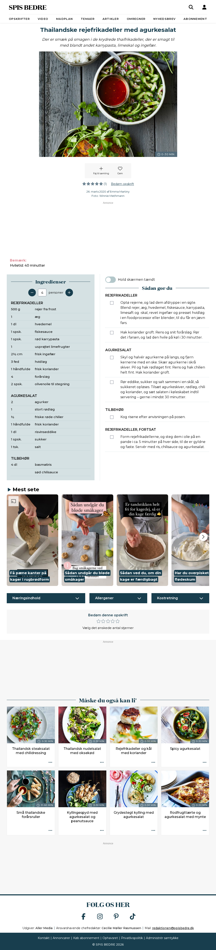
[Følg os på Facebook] (84, 916)
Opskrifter (19, 18)
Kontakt (44, 938)
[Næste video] (203, 537)
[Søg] (191, 7)
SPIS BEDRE (28, 7)
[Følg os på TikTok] (133, 916)
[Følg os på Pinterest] (116, 916)
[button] (32, 540)
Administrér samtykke (162, 938)
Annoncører (61, 938)
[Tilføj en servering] (69, 292)
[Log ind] (204, 7)
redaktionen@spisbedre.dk (173, 928)
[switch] (110, 280)
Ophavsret (110, 938)
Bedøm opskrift (122, 184)
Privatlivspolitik (132, 938)
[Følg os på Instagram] (100, 916)
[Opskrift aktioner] (50, 762)
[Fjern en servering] (32, 292)
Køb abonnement (86, 938)
